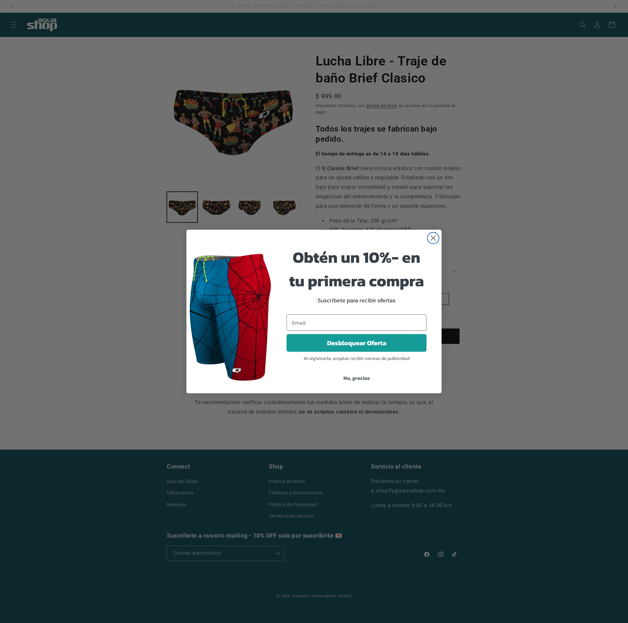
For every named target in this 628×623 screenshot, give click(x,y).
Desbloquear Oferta (356, 343)
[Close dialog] (433, 238)
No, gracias (356, 378)
